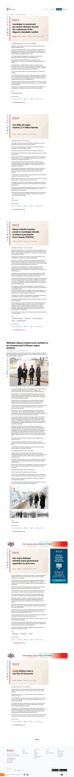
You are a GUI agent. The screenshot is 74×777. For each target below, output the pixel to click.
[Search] (44, 9)
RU (65, 774)
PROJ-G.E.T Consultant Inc (37, 318)
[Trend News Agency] (10, 750)
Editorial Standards (37, 756)
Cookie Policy (60, 756)
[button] (7, 17)
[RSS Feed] (23, 770)
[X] (13, 770)
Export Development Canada (17, 318)
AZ (63, 774)
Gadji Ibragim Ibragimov (21, 320)
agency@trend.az (10, 762)
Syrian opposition (23, 633)
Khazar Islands (27, 318)
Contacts (35, 754)
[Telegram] (18, 770)
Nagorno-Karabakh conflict (17, 93)
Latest (23, 751)
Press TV (18, 578)
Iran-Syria (30, 633)
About (35, 751)
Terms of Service (60, 751)
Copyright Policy (60, 754)
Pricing (47, 751)
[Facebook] (10, 770)
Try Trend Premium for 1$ (19, 102)
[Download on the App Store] (55, 770)
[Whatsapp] (8, 770)
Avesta (13, 320)
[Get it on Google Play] (63, 770)
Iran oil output (14, 200)
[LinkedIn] (21, 770)
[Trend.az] (10, 9)
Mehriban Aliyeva (15, 522)
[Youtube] (16, 770)
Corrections (36, 758)
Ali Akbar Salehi (15, 633)
